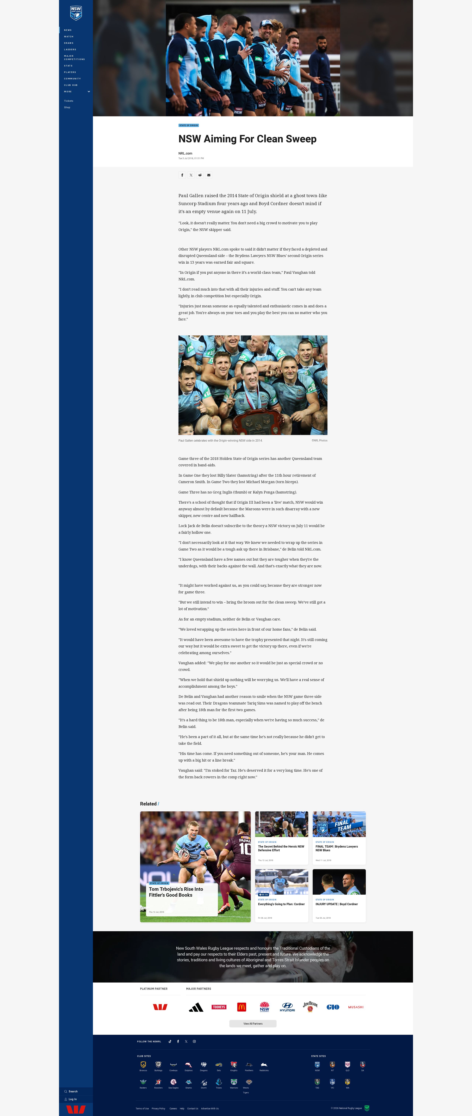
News (68, 30)
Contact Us (192, 1108)
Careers (173, 1108)
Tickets (68, 100)
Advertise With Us (210, 1108)
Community (72, 78)
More (68, 91)
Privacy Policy (158, 1108)
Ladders (70, 49)
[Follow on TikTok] (170, 1041)
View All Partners (253, 1023)
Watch (69, 36)
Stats (68, 65)
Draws (69, 43)
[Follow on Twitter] (186, 1041)
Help (182, 1108)
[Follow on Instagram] (194, 1041)
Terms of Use (142, 1108)
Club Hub (71, 85)
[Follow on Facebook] (178, 1041)
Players (70, 72)
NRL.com (185, 153)
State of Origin (189, 125)
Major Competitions (74, 57)
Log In (73, 1099)
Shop (67, 107)
